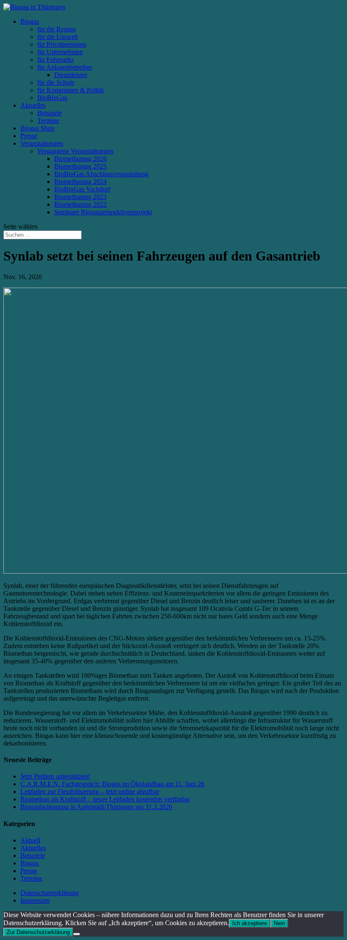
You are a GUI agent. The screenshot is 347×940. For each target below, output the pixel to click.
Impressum (35, 900)
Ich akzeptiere (249, 923)
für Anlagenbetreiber (64, 67)
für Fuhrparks (55, 59)
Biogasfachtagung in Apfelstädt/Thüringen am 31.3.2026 (96, 806)
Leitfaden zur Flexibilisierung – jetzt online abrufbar (89, 791)
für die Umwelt (57, 36)
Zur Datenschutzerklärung (38, 932)
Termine (48, 120)
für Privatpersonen (61, 44)
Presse (28, 135)
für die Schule (55, 82)
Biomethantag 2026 (80, 158)
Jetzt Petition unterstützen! (55, 776)
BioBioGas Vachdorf (82, 189)
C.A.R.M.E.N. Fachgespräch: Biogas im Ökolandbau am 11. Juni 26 (112, 783)
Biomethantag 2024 (80, 181)
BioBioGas (52, 97)
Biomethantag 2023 (80, 196)
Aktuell (30, 840)
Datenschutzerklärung (49, 892)
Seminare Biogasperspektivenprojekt (103, 212)
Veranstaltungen (41, 143)
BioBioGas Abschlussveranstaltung (101, 173)
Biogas (29, 21)
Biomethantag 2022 (80, 204)
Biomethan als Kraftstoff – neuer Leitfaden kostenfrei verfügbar (105, 799)
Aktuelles (33, 105)
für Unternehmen (60, 51)
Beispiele (49, 112)
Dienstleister (70, 74)
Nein (279, 923)
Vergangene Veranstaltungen (75, 151)
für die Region (56, 29)
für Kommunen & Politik (70, 90)
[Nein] (76, 934)
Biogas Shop (37, 128)
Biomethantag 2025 (80, 166)
